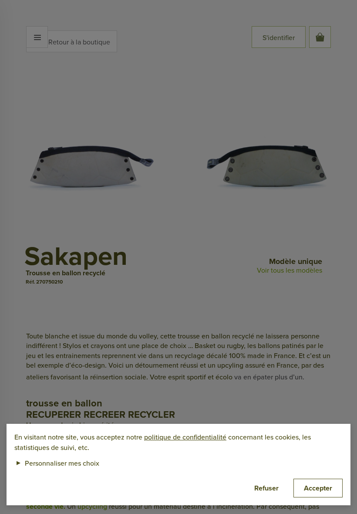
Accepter (318, 488)
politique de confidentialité (185, 437)
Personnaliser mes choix (56, 463)
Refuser (266, 488)
